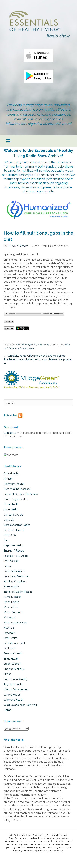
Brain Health (11, 509)
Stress (7, 673)
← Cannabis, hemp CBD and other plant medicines (34, 355)
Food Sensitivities (14, 571)
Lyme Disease (12, 596)
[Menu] (8, 141)
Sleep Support (12, 663)
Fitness (8, 566)
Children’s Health (14, 530)
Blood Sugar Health (15, 499)
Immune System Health (18, 591)
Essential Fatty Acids (16, 555)
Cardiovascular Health (17, 524)
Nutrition (21, 344)
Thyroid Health (13, 684)
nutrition (9, 348)
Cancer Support (13, 514)
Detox (7, 540)
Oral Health (10, 638)
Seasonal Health (13, 653)
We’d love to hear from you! (20, 704)
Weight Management (16, 689)
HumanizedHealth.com (53, 175)
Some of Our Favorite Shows (21, 494)
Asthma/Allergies (14, 483)
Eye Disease (11, 560)
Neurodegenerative (15, 622)
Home (7, 709)
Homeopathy (12, 586)
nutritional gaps (24, 348)
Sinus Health (11, 658)
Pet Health (10, 648)
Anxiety (8, 478)
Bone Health (11, 504)
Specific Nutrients (38, 344)
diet (67, 344)
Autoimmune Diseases (17, 488)
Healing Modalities (15, 581)
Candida (9, 519)
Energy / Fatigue (14, 550)
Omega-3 (9, 632)
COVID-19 (10, 535)
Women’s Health (13, 699)
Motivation (10, 617)
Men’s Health (11, 602)
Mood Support (12, 612)
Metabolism (11, 607)
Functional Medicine (16, 576)
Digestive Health (13, 545)
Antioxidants (11, 473)
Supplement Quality (16, 679)
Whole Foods (12, 694)
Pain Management (14, 643)
